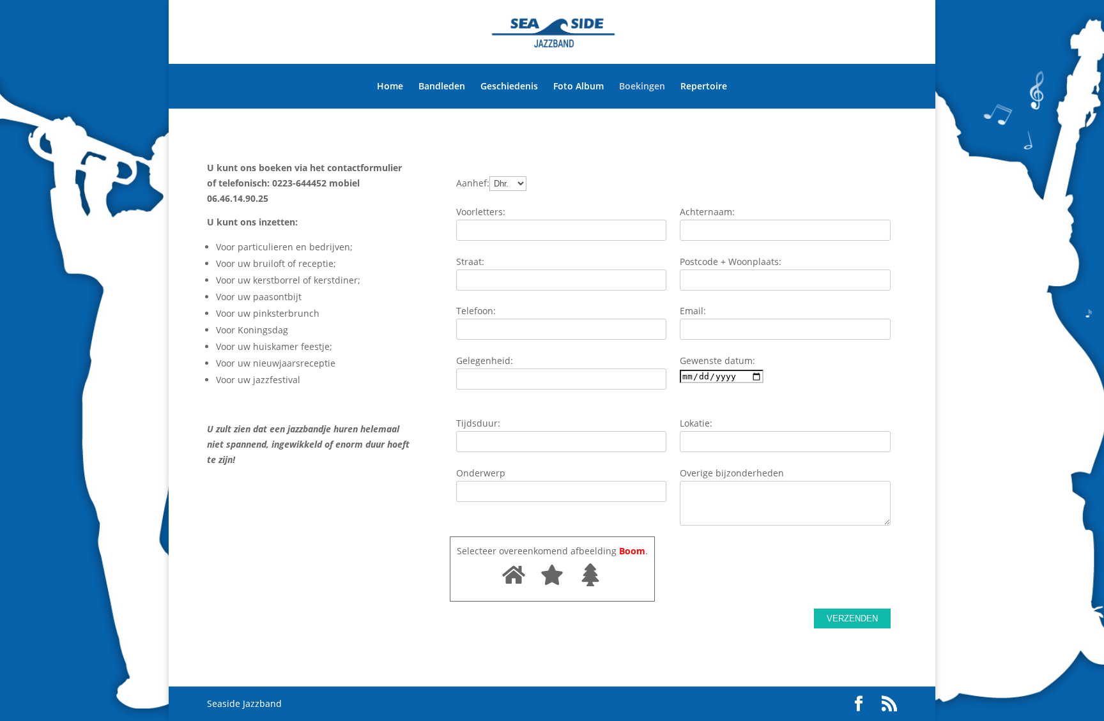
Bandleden (441, 86)
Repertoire (703, 86)
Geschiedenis (509, 86)
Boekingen (642, 86)
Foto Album (578, 86)
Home (390, 86)
